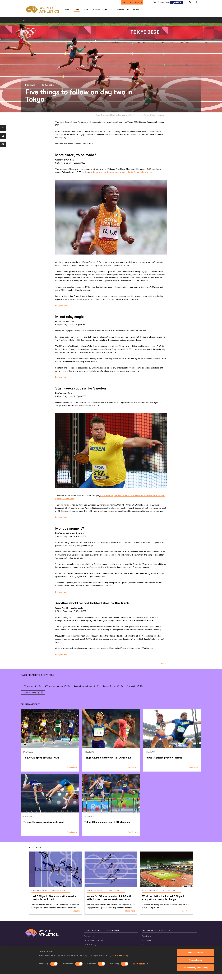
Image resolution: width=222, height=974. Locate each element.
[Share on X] (3, 136)
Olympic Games (29, 692)
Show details (139, 964)
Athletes (108, 10)
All (24, 20)
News (76, 9)
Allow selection (195, 960)
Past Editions (133, 10)
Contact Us (89, 936)
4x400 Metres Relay (83, 686)
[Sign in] (196, 2)
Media (85, 10)
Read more (72, 767)
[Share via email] (3, 144)
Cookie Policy (121, 955)
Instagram (146, 940)
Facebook (146, 936)
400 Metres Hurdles (53, 686)
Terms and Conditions (93, 940)
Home (68, 10)
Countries (119, 10)
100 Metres (27, 686)
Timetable (95, 10)
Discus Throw (109, 686)
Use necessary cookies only (195, 968)
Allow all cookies (195, 952)
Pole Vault (131, 686)
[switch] (79, 964)
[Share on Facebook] (3, 128)
